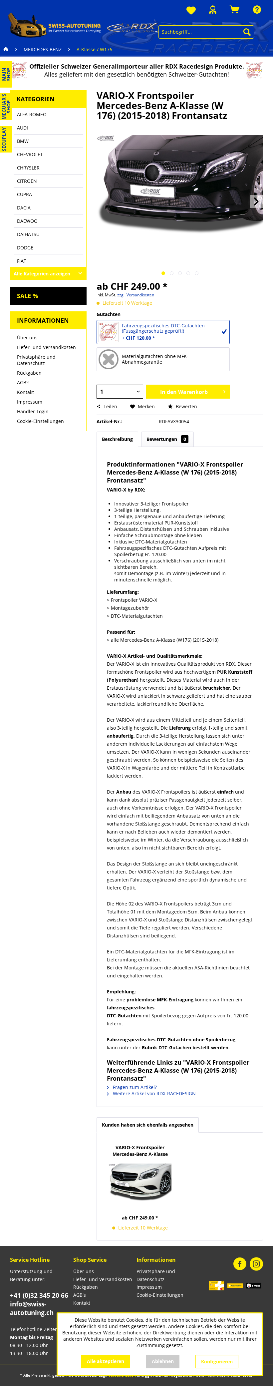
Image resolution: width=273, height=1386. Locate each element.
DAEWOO (27, 221)
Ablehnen (163, 1361)
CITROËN (27, 181)
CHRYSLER (28, 168)
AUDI (22, 128)
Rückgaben (29, 373)
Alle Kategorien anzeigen (42, 273)
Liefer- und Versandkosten (46, 347)
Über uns (27, 337)
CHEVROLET (30, 154)
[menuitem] (191, 10)
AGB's (23, 382)
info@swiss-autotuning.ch (32, 1308)
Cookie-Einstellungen (40, 421)
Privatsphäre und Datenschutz (36, 360)
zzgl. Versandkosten (135, 295)
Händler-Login (33, 411)
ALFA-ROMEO (32, 114)
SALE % (27, 296)
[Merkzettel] (191, 10)
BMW (23, 141)
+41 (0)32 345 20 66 (39, 1295)
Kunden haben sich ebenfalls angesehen (147, 1125)
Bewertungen (166, 439)
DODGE (25, 247)
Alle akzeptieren (105, 1361)
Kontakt (25, 392)
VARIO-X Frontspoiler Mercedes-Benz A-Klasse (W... (140, 1151)
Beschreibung (117, 439)
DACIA (24, 207)
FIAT (21, 261)
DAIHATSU (28, 234)
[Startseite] (6, 49)
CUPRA (24, 194)
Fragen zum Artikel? (134, 1087)
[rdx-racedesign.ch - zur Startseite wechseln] (83, 25)
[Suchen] (247, 32)
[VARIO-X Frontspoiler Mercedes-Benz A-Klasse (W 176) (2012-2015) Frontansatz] (140, 1182)
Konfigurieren (217, 1361)
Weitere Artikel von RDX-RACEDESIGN (154, 1093)
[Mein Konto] (212, 9)
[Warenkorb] (234, 9)
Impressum (29, 402)
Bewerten (185, 406)
